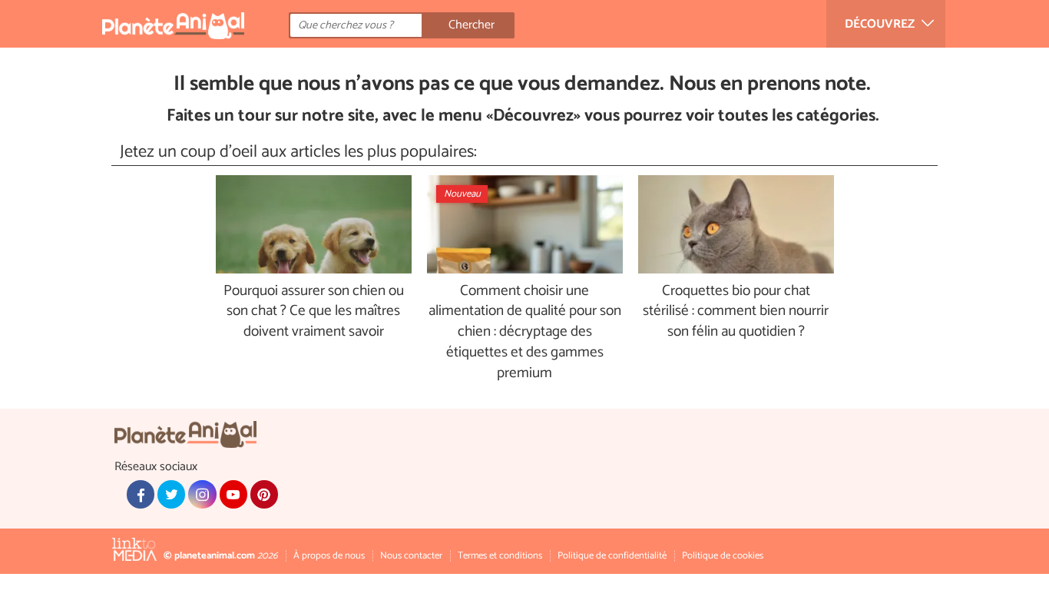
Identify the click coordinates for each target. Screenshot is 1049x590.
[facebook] (140, 494)
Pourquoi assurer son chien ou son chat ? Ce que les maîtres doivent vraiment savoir (313, 312)
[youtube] (233, 494)
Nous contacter (411, 556)
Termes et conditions (500, 556)
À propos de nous (329, 556)
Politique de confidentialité (612, 556)
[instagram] (202, 494)
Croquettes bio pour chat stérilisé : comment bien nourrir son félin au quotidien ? (736, 312)
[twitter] (171, 494)
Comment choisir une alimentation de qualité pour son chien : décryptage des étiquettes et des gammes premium (525, 332)
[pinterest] (264, 494)
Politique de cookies (722, 556)
